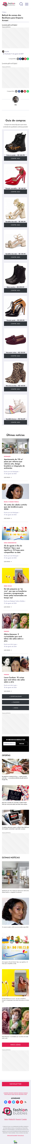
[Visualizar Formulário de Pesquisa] (21, 4)
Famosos (6, 631)
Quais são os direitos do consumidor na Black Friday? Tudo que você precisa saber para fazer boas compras (14, 803)
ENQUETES (11, 1092)
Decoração (7, 456)
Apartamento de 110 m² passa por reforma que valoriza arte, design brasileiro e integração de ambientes (14, 463)
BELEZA (9, 1094)
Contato (24, 1119)
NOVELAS (26, 1092)
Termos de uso (21, 1135)
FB (8, 52)
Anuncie (18, 1119)
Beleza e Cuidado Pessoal (11, 501)
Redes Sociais (8, 586)
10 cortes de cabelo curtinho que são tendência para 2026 (15, 506)
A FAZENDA (6, 1092)
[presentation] (15, 446)
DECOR (16, 1094)
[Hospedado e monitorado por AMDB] (15, 1141)
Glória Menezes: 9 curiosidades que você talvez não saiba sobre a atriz (13, 637)
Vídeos (4, 12)
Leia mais (8, 477)
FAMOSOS (21, 1092)
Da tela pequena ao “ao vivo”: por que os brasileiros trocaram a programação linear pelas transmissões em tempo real (15, 593)
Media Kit (12, 1119)
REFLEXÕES (21, 1094)
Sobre (6, 1119)
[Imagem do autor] (3, 51)
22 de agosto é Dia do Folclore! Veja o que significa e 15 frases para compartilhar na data (14, 549)
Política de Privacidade (12, 1135)
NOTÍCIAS (16, 1092)
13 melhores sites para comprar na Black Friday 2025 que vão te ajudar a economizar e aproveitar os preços (15, 828)
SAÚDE (12, 1094)
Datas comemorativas (10, 542)
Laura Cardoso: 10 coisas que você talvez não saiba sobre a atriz (14, 679)
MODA (5, 1094)
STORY (25, 1094)
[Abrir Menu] (26, 4)
